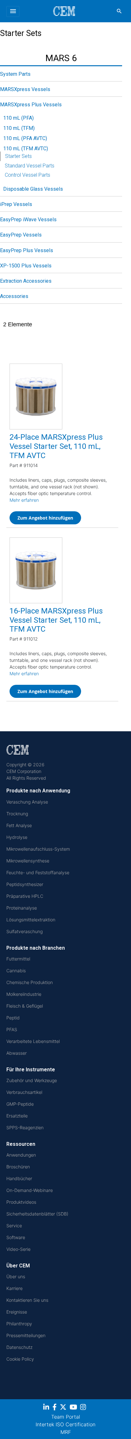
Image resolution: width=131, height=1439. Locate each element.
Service (14, 1225)
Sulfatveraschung (24, 931)
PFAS (11, 1029)
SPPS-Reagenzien (25, 1127)
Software (15, 1237)
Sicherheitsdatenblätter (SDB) (37, 1213)
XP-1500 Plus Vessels (26, 266)
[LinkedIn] (47, 1408)
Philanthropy (19, 1323)
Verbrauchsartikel (24, 1092)
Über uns (15, 1276)
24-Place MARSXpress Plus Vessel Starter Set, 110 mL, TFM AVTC (56, 446)
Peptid (13, 1017)
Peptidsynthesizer (24, 884)
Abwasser (16, 1053)
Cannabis (16, 970)
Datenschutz (19, 1347)
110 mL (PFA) (18, 118)
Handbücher (19, 1178)
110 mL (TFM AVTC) (25, 148)
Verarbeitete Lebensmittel (33, 1041)
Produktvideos (21, 1202)
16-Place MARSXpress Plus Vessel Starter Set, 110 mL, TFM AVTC (56, 620)
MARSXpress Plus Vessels (31, 105)
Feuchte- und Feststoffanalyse (37, 872)
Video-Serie (18, 1249)
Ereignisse (16, 1312)
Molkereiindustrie (23, 994)
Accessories (14, 296)
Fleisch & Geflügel (24, 1006)
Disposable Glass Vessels (33, 189)
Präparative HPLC (24, 896)
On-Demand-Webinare (29, 1190)
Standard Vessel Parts (29, 166)
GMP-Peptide (20, 1104)
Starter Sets (18, 156)
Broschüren (18, 1166)
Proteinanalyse (21, 908)
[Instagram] (83, 1408)
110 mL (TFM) (19, 128)
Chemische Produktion (29, 982)
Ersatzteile (17, 1115)
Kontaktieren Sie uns (27, 1300)
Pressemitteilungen (25, 1335)
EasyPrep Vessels (21, 235)
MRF (65, 1432)
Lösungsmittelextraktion (30, 919)
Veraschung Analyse (27, 802)
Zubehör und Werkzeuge (31, 1080)
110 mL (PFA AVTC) (25, 138)
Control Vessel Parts (27, 175)
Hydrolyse (16, 837)
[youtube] (74, 1408)
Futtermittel (18, 958)
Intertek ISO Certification (65, 1424)
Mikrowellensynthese (27, 860)
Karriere (14, 1288)
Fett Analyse (19, 825)
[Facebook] (55, 1408)
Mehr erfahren (24, 500)
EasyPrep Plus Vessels (26, 250)
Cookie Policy (20, 1359)
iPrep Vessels (16, 204)
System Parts (15, 74)
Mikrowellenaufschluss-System (38, 849)
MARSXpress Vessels (25, 89)
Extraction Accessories (26, 281)
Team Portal (65, 1417)
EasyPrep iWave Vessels (28, 219)
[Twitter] (64, 1408)
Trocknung (17, 813)
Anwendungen (21, 1155)
